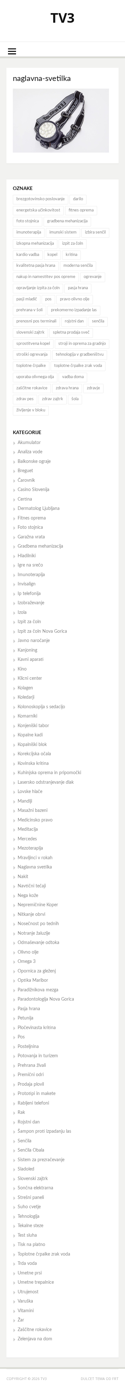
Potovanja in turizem (38, 1056)
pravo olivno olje (74, 299)
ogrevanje (93, 277)
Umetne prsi (30, 1273)
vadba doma (73, 377)
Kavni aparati (31, 659)
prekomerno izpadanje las (74, 310)
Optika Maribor (33, 980)
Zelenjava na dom (35, 1339)
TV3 (62, 17)
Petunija (25, 1018)
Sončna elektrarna (35, 1188)
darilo (78, 199)
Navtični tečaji (32, 886)
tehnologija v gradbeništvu (80, 355)
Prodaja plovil (31, 1084)
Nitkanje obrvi (31, 914)
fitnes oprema (81, 210)
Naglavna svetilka (35, 867)
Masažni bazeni (32, 810)
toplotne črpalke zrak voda (78, 366)
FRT (115, 1378)
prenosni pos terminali (36, 321)
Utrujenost (28, 1292)
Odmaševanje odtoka (38, 942)
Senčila (24, 1141)
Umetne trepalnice (36, 1282)
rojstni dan (74, 321)
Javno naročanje (34, 640)
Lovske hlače (30, 791)
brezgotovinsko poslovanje (40, 199)
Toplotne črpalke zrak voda (44, 1254)
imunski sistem (63, 232)
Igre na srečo (30, 565)
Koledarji (26, 697)
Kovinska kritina (33, 763)
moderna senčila (78, 266)
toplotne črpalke (31, 366)
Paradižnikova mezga (38, 990)
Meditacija (28, 829)
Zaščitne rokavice (35, 1330)
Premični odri (31, 1075)
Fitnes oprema (32, 518)
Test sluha (27, 1235)
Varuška (25, 1301)
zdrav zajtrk (52, 399)
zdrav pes (25, 399)
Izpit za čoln (29, 622)
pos (48, 299)
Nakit (23, 877)
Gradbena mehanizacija (40, 546)
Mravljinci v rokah (35, 858)
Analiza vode (30, 452)
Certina (25, 499)
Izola (22, 612)
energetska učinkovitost (38, 210)
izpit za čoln (72, 244)
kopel (52, 255)
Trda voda (27, 1263)
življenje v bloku (30, 410)
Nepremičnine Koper (38, 905)
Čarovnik (26, 480)
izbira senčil (95, 232)
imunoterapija (28, 232)
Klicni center (30, 678)
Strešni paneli (31, 1197)
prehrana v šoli (29, 310)
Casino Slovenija (33, 490)
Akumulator (29, 442)
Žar (21, 1320)
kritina (71, 255)
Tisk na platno (31, 1244)
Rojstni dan (29, 1122)
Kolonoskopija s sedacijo (41, 707)
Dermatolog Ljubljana (39, 508)
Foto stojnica (30, 527)
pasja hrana (78, 288)
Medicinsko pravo (35, 820)
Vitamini (26, 1311)
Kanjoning (27, 650)
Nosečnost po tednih (38, 924)
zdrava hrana (67, 388)
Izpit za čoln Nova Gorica (42, 631)
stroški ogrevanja (31, 355)
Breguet (25, 471)
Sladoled (26, 1169)
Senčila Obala (31, 1150)
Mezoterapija (30, 848)
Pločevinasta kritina (37, 1028)
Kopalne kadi (30, 735)
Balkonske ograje (34, 461)
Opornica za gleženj (37, 971)
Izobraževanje (31, 603)
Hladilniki (27, 556)
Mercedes (27, 839)
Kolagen (25, 688)
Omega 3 (27, 961)
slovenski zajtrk (30, 332)
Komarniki (27, 716)
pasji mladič (26, 299)
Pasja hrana (29, 1009)
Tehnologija (28, 1216)
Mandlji (25, 801)
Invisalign (27, 584)
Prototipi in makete (36, 1093)
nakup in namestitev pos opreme (45, 277)
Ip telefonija (29, 593)
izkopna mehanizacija (35, 244)
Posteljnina (28, 1046)
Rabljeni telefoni (33, 1103)
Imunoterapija (31, 575)
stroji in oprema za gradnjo (82, 344)
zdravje (93, 388)
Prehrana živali (32, 1065)
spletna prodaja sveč (71, 332)
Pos (21, 1037)
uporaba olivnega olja (35, 377)
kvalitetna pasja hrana (35, 266)
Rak (21, 1112)
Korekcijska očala (34, 754)
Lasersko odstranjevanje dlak (46, 782)
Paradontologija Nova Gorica (46, 999)
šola (75, 399)
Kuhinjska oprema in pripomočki (49, 773)
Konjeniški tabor (33, 726)
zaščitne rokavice (31, 388)
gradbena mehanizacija (67, 221)
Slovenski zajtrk (33, 1179)
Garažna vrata (31, 537)
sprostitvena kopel (33, 344)
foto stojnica (27, 221)
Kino (22, 669)
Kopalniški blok (32, 744)
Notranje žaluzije (34, 933)
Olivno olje (28, 952)
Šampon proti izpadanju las (44, 1131)
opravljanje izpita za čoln (38, 288)
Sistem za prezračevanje (41, 1160)
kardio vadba (27, 255)
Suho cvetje (29, 1207)
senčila (98, 321)
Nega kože (28, 895)
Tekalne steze (30, 1226)
